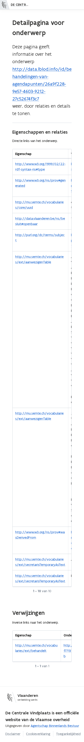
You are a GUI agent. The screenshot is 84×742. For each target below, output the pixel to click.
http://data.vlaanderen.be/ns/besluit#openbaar (40, 221)
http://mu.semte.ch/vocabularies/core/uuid (39, 205)
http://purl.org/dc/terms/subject (40, 237)
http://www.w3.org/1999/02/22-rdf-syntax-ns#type (40, 166)
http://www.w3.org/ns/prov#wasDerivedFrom (40, 535)
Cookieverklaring (38, 734)
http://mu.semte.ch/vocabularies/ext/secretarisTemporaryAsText (40, 562)
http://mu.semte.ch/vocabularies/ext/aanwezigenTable (39, 259)
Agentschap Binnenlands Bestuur (55, 726)
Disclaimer (12, 734)
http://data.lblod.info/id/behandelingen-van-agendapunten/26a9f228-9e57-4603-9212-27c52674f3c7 (41, 84)
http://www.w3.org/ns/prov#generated (40, 183)
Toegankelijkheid (68, 734)
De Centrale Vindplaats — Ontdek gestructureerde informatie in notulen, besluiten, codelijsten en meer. (21, 5)
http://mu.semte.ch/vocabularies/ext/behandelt (36, 648)
